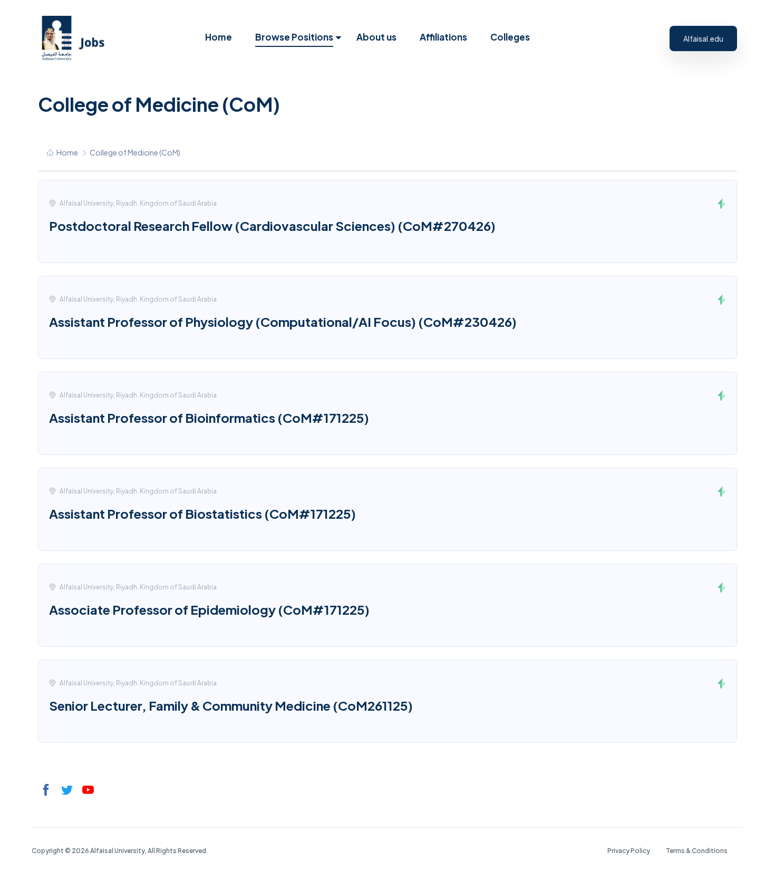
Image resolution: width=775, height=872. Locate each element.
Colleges (510, 37)
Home (218, 37)
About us (376, 37)
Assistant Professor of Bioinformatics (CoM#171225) (209, 417)
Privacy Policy (628, 851)
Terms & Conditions (697, 851)
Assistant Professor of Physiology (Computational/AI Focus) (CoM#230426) (283, 322)
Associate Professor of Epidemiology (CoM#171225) (209, 609)
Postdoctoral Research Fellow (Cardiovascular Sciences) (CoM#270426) (272, 226)
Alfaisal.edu (703, 38)
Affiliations (443, 37)
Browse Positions (294, 37)
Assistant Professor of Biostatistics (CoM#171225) (202, 513)
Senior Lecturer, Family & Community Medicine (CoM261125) (231, 705)
